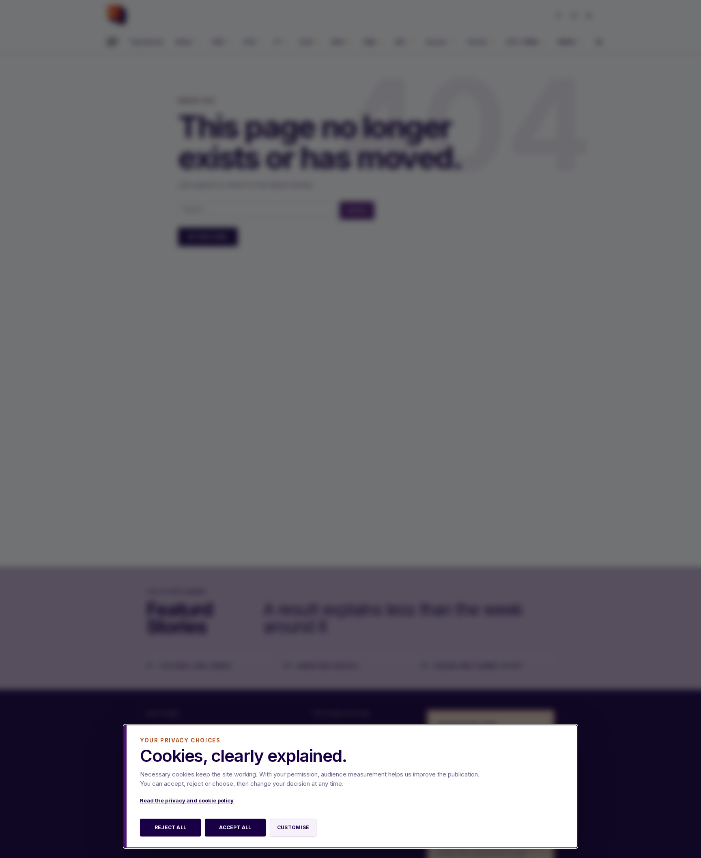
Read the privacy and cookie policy (187, 800)
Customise (293, 827)
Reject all (170, 827)
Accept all (235, 827)
